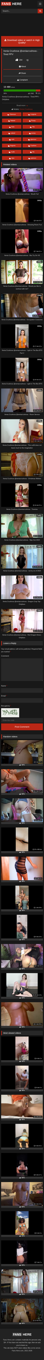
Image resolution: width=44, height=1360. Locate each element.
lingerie (12, 145)
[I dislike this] (27, 61)
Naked (12, 120)
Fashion (33, 145)
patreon (33, 158)
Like (20, 60)
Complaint (23, 80)
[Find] (40, 11)
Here (12, 4)
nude (13, 152)
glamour (33, 139)
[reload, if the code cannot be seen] (10, 717)
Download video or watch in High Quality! (23, 41)
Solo (12, 127)
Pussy (33, 120)
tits (33, 152)
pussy (33, 133)
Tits (33, 127)
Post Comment (22, 727)
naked (13, 133)
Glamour (13, 114)
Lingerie (33, 114)
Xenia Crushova (26, 109)
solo (12, 139)
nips (12, 158)
